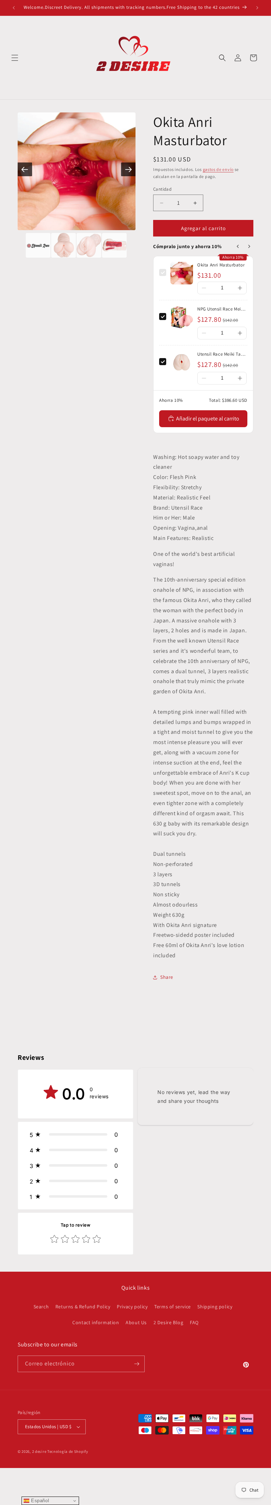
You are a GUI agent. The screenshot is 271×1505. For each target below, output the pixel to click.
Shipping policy (214, 1306)
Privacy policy (132, 1306)
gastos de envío (218, 169)
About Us (136, 1322)
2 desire (39, 1451)
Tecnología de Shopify (67, 1451)
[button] (15, 58)
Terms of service (172, 1306)
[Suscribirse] (136, 1364)
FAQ (194, 1322)
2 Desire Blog (168, 1322)
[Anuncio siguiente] (257, 8)
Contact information (95, 1322)
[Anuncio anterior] (14, 8)
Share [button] (166, 977)
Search (41, 1306)
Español (39, 1500)
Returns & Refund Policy (82, 1306)
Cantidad (162, 189)
